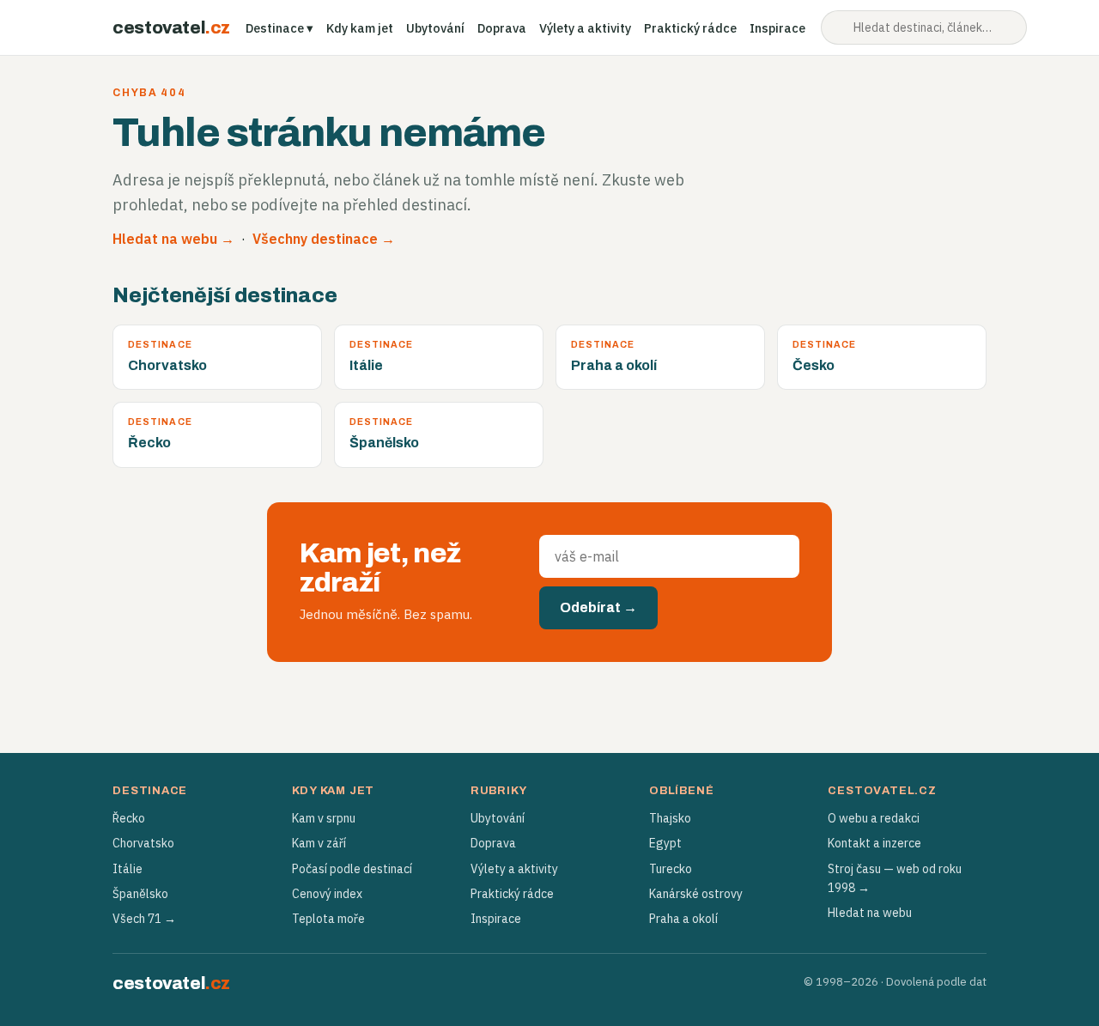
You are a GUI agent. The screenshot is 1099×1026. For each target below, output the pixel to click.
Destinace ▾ (279, 28)
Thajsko (670, 818)
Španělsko (140, 894)
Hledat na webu (870, 912)
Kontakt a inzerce (874, 843)
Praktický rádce (690, 28)
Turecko (670, 869)
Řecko (128, 818)
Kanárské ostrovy (696, 894)
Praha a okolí (683, 918)
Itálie (127, 869)
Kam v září (319, 843)
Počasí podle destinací (352, 869)
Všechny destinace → (323, 238)
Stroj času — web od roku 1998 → (895, 878)
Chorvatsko (143, 843)
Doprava (501, 28)
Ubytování (435, 28)
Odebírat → (598, 607)
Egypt (665, 843)
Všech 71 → (144, 918)
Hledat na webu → (173, 238)
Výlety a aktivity (585, 28)
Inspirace (777, 28)
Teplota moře (328, 918)
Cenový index (327, 894)
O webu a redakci (874, 818)
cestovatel (171, 27)
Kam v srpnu (323, 818)
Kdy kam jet (359, 28)
